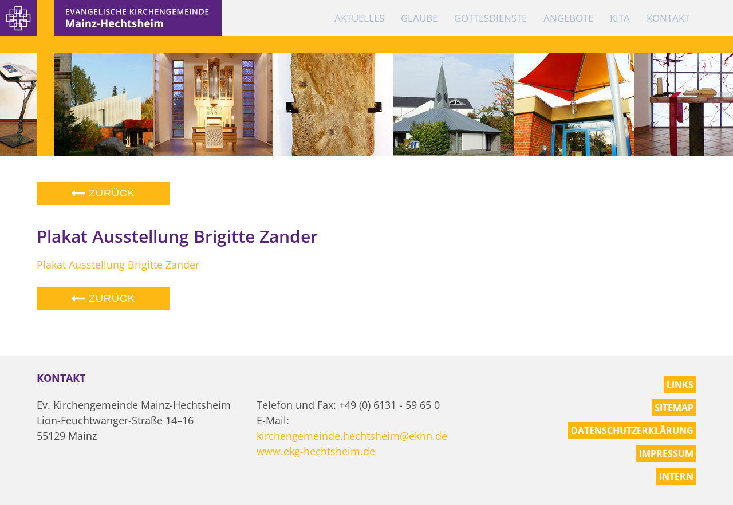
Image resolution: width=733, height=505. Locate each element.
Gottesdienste (490, 18)
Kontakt (668, 18)
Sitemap (674, 407)
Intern (676, 476)
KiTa (620, 18)
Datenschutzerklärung (632, 430)
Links (680, 384)
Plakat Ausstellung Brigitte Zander (118, 264)
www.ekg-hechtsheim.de (316, 451)
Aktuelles (359, 18)
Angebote (568, 18)
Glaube (419, 18)
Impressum (666, 453)
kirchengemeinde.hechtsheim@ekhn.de (352, 436)
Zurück (110, 193)
